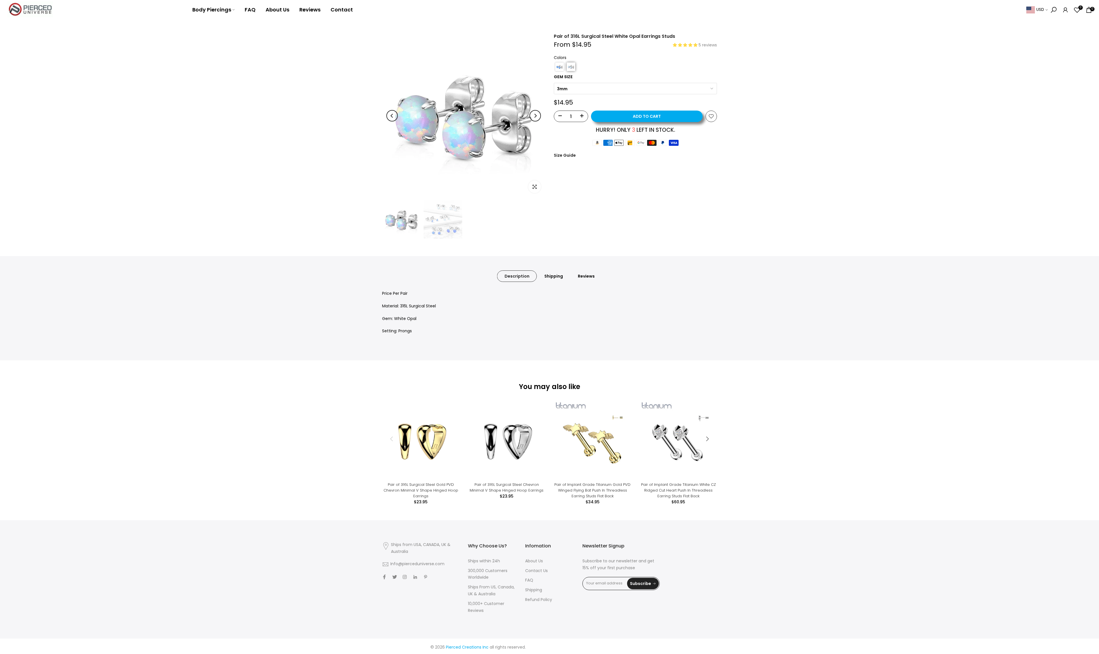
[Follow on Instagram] (405, 577)
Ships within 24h (484, 561)
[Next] (535, 115)
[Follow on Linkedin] (415, 577)
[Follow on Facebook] (384, 577)
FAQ (250, 9)
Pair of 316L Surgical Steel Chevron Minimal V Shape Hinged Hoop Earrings (506, 487)
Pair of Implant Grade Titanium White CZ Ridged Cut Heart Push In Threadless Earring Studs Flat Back (678, 490)
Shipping (553, 276)
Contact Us (536, 571)
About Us (277, 9)
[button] (686, 45)
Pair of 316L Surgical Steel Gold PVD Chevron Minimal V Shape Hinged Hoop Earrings (421, 490)
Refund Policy (538, 600)
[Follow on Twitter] (394, 577)
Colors (560, 58)
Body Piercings (211, 9)
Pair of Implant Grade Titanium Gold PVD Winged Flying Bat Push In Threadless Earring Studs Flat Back (592, 490)
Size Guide (565, 155)
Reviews (310, 9)
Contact (342, 9)
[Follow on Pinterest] (426, 577)
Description (517, 276)
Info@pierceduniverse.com (417, 564)
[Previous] (392, 115)
